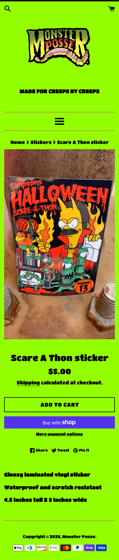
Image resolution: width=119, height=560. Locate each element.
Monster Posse (78, 536)
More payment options (59, 434)
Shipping (28, 382)
